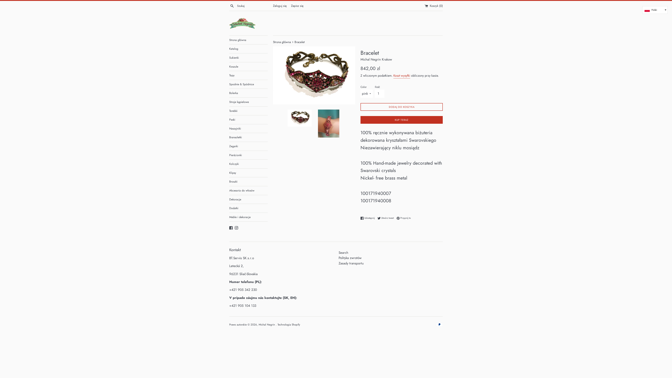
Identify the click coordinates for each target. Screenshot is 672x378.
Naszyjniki (235, 129)
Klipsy (232, 173)
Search (343, 252)
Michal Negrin (267, 325)
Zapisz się (297, 6)
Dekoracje (235, 199)
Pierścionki (235, 155)
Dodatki (233, 208)
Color (363, 87)
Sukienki (234, 58)
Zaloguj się (280, 6)
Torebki (233, 111)
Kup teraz (401, 120)
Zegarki (233, 146)
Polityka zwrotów (350, 257)
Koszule (233, 67)
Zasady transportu (351, 263)
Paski (232, 120)
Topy (231, 75)
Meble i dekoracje (240, 217)
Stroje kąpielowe (239, 102)
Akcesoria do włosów (241, 190)
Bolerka (233, 93)
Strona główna (237, 40)
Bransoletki (235, 137)
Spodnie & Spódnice (241, 84)
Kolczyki (234, 164)
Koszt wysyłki (401, 75)
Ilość (377, 87)
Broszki (233, 182)
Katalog (233, 49)
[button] (655, 10)
